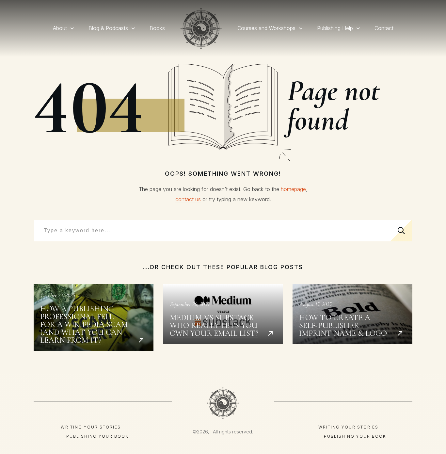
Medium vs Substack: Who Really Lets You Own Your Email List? (223, 317)
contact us (188, 199)
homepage (293, 189)
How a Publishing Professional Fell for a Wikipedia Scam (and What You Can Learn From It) (93, 317)
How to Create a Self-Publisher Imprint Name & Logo (352, 317)
